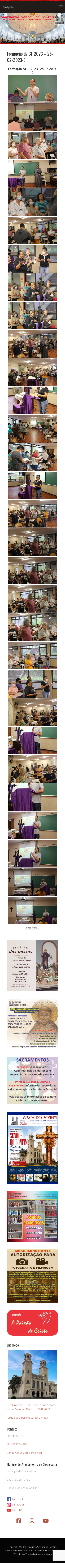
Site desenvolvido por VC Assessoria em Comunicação (32, 1550)
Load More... (32, 928)
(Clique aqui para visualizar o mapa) (28, 1417)
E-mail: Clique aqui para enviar (24, 1452)
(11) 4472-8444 (16, 1436)
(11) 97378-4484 (17, 1444)
